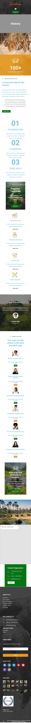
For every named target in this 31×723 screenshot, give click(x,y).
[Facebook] (4, 665)
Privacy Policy (6, 599)
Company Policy (7, 605)
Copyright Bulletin (7, 603)
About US (5, 597)
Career (4, 632)
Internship (5, 630)
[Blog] (9, 669)
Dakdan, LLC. (6, 710)
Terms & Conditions (7, 601)
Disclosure (5, 607)
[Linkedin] (14, 665)
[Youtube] (23, 665)
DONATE (15, 12)
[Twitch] (4, 669)
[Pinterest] (18, 665)
